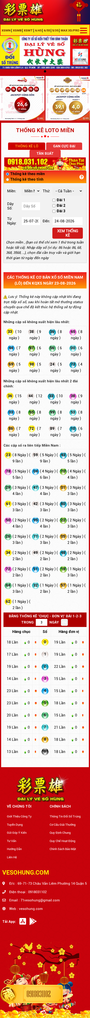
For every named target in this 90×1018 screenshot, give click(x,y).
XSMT (28, 30)
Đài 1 (61, 200)
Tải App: (9, 922)
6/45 (38, 30)
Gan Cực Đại (64, 146)
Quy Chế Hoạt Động (62, 841)
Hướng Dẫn (14, 849)
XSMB (17, 30)
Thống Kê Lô (26, 146)
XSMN (6, 30)
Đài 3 (61, 211)
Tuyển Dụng (15, 824)
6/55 (47, 30)
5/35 (55, 30)
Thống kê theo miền (27, 174)
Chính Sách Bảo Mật (63, 849)
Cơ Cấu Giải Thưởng (62, 824)
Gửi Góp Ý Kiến (17, 832)
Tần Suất (45, 153)
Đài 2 (61, 205)
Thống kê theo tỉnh (26, 179)
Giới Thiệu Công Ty (19, 816)
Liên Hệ (12, 857)
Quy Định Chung (60, 832)
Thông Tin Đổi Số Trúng (65, 816)
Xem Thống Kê (67, 233)
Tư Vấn (11, 841)
